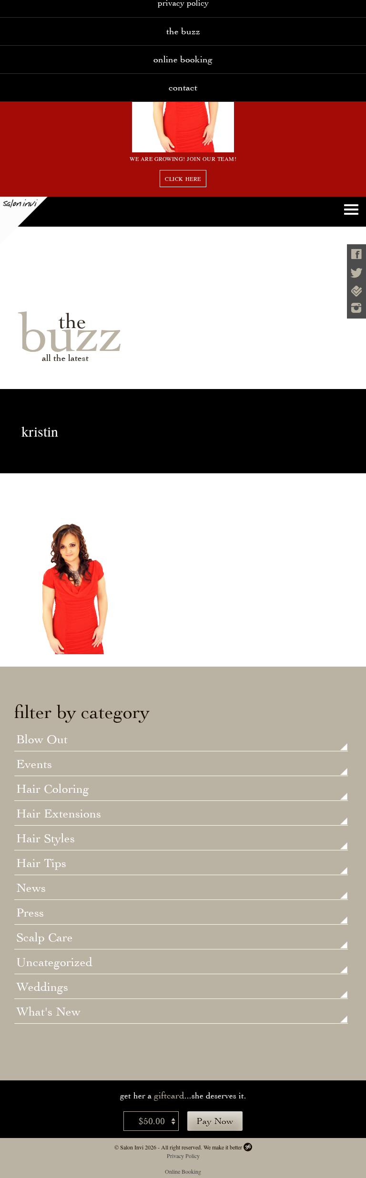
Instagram (356, 307)
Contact (183, 87)
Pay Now (215, 1121)
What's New (48, 1012)
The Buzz (183, 31)
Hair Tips (41, 863)
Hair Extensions (58, 814)
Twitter (356, 273)
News (31, 888)
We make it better (222, 1147)
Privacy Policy (183, 1155)
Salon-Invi (24, 220)
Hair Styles (45, 839)
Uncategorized (54, 962)
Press (30, 913)
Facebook (356, 254)
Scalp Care (44, 938)
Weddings (42, 987)
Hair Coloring (52, 789)
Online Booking (183, 59)
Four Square (356, 291)
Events (34, 764)
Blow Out (42, 740)
